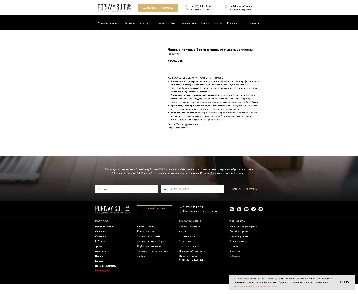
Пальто (205, 22)
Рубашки (161, 22)
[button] (158, 8)
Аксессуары (189, 22)
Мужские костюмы (108, 22)
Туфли (174, 22)
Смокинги (145, 22)
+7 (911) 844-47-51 (201, 5)
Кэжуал (218, 22)
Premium (232, 22)
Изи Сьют (129, 22)
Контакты (254, 22)
